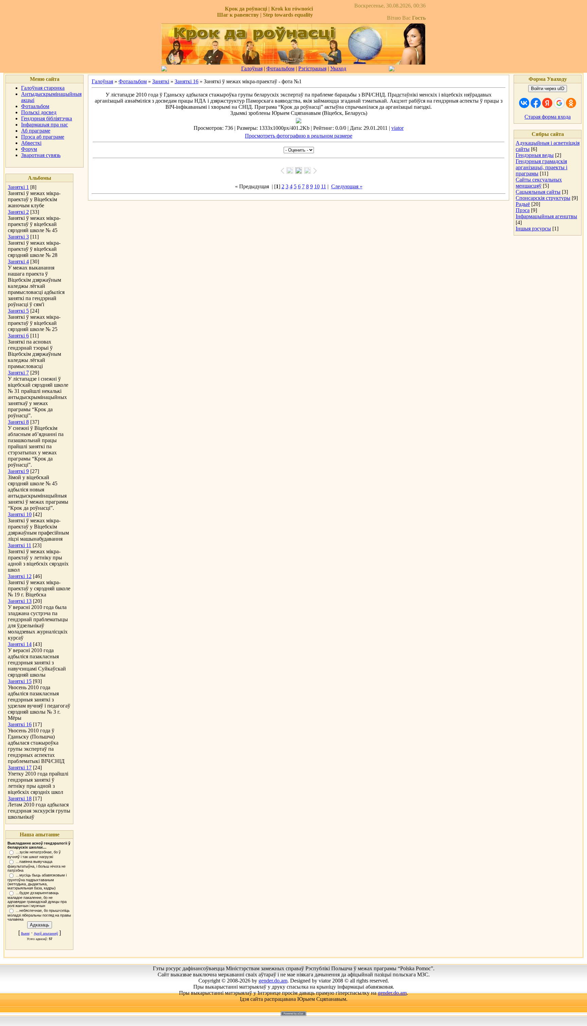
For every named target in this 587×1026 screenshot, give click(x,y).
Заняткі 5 (18, 311)
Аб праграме (35, 131)
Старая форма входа (547, 117)
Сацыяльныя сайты (538, 192)
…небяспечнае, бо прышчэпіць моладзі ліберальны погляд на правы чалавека (39, 914)
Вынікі (25, 933)
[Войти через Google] (559, 103)
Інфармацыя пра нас (44, 124)
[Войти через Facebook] (536, 103)
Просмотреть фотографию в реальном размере (298, 136)
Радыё (523, 204)
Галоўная (252, 68)
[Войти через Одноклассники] (571, 103)
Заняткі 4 (18, 261)
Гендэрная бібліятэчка (46, 118)
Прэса (523, 210)
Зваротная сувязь (40, 155)
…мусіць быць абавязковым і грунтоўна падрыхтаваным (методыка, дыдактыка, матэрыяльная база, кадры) (37, 881)
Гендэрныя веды (535, 155)
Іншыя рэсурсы (533, 228)
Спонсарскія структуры (543, 198)
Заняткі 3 (18, 237)
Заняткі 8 (18, 422)
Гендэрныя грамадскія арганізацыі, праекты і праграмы (541, 167)
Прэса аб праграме (42, 137)
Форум (29, 149)
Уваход (338, 68)
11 (323, 186)
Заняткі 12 (20, 576)
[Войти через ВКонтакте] (524, 103)
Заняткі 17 (20, 767)
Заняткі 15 (20, 681)
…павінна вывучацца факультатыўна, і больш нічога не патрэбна (36, 865)
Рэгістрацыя (312, 68)
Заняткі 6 (18, 335)
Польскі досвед (38, 112)
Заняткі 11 (19, 545)
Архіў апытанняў (46, 933)
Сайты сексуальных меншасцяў (539, 183)
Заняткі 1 (18, 187)
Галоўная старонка (43, 88)
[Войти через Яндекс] (547, 103)
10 (317, 186)
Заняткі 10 (20, 514)
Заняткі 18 (20, 798)
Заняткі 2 (18, 212)
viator (397, 128)
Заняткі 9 (18, 471)
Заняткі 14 (20, 644)
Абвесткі (31, 143)
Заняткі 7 (18, 373)
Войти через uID (547, 88)
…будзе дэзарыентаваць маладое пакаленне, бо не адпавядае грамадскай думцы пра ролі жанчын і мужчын (37, 899)
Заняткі (160, 81)
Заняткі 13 (20, 601)
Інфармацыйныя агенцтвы (546, 216)
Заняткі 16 (20, 724)
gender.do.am (273, 981)
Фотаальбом (280, 68)
